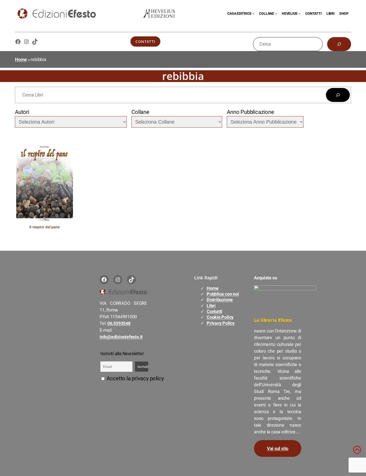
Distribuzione (220, 299)
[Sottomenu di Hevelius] (300, 13)
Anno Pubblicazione (250, 112)
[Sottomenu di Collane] (276, 13)
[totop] (357, 452)
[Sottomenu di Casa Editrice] (253, 13)
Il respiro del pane (44, 227)
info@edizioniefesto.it (121, 336)
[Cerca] (339, 44)
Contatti (145, 41)
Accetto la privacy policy (134, 378)
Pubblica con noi (223, 294)
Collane (140, 112)
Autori (22, 112)
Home (21, 59)
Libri (211, 305)
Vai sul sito (277, 448)
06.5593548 (118, 323)
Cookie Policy (220, 317)
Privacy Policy (221, 323)
